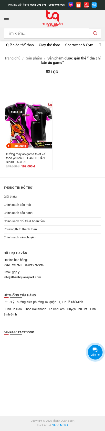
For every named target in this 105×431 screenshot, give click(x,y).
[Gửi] (95, 33)
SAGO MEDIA (60, 425)
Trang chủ (12, 58)
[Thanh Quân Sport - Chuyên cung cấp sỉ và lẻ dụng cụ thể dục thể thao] (52, 18)
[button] (6, 18)
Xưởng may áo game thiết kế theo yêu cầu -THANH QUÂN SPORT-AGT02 (25, 158)
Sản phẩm (34, 58)
